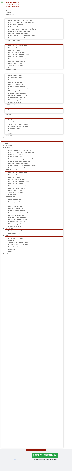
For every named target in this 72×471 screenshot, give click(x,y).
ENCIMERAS (10, 104)
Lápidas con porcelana (16, 52)
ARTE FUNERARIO (13, 40)
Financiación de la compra (18, 33)
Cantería (11, 122)
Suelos (10, 251)
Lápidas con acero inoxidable (19, 54)
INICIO (7, 143)
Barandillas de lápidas (16, 86)
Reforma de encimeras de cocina (20, 31)
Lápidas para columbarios (17, 59)
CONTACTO (10, 135)
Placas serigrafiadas (15, 82)
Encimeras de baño (15, 112)
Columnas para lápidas (16, 97)
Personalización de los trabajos (20, 20)
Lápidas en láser (14, 50)
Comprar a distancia (15, 24)
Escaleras (12, 131)
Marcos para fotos (15, 77)
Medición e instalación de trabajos (21, 22)
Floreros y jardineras (16, 91)
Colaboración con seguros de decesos (22, 35)
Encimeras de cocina (16, 110)
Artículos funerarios (15, 226)
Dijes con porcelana (15, 80)
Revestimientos (14, 128)
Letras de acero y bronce (17, 95)
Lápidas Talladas (14, 48)
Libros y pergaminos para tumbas (20, 100)
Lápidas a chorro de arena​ (18, 45)
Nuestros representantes (17, 168)
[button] (32, 137)
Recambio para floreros (17, 93)
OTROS (8, 114)
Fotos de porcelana (15, 75)
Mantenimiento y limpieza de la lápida (22, 29)
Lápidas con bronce (15, 56)
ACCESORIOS (11, 70)
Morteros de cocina (15, 120)
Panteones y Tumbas (15, 63)
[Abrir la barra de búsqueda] (64, 228)
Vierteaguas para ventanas (18, 124)
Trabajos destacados (16, 65)
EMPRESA (8, 145)
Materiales (12, 194)
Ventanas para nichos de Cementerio (21, 89)
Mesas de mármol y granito (18, 126)
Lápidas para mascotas (16, 61)
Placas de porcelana (15, 84)
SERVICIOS (10, 14)
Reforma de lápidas (15, 27)
